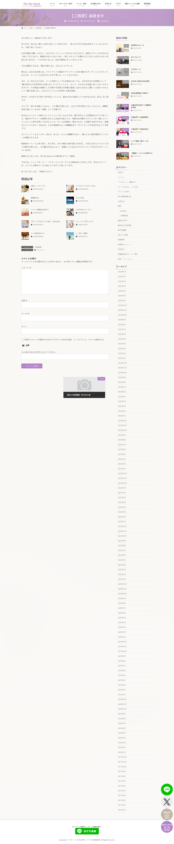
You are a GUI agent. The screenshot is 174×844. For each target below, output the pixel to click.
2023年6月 (122, 449)
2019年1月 (122, 694)
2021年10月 (122, 536)
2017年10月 (122, 766)
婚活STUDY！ (123, 220)
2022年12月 (122, 473)
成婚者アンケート (124, 244)
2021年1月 (122, 579)
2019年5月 (122, 675)
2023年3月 (122, 464)
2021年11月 (122, 531)
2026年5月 (122, 286)
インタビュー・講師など (127, 182)
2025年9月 (122, 319)
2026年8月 (122, 271)
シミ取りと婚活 (81, 233)
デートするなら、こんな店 (128, 186)
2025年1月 (122, 358)
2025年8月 (122, 324)
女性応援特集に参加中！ (140, 93)
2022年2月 (122, 516)
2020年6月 (122, 613)
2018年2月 (122, 747)
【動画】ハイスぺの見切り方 (141, 153)
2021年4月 (122, 564)
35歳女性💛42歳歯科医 (139, 117)
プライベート (40, 250)
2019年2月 (122, 689)
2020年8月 (122, 603)
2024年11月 (122, 367)
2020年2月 (122, 632)
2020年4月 (122, 622)
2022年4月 (122, 507)
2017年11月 (122, 762)
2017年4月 (122, 795)
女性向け (121, 201)
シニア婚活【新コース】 (140, 141)
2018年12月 (122, 699)
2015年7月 (122, 810)
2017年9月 (122, 771)
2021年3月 (122, 569)
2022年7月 (122, 492)
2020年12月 (122, 584)
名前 (24, 300)
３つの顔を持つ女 (37, 233)
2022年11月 (122, 478)
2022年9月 (122, 488)
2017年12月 (122, 757)
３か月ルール (136, 69)
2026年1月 (122, 300)
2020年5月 (122, 617)
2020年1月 (122, 637)
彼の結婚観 (122, 230)
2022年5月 (122, 502)
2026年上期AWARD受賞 (140, 81)
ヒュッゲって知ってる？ (85, 221)
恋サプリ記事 (123, 235)
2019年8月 (122, 661)
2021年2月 (122, 574)
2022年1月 (122, 521)
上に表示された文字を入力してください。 (39, 352)
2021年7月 (122, 550)
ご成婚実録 (37, 247)
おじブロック (136, 57)
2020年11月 (122, 588)
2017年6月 (122, 786)
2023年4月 (122, 459)
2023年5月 (122, 454)
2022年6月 (122, 497)
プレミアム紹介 (123, 191)
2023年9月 (122, 435)
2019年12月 (122, 641)
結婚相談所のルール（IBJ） (128, 254)
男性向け (121, 249)
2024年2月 (122, 411)
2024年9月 (122, 377)
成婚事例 (121, 239)
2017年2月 (122, 805)
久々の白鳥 (80, 197)
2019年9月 (122, 656)
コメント (26, 267)
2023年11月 (122, 425)
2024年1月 (122, 416)
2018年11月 (122, 704)
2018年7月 (122, 723)
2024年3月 (122, 406)
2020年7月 (122, 608)
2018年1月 (122, 752)
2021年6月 (122, 555)
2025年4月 (122, 343)
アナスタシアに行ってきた (86, 186)
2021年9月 (122, 540)
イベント (121, 177)
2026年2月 (122, 295)
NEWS (120, 172)
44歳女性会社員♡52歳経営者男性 (141, 106)
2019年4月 (122, 680)
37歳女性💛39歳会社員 (139, 129)
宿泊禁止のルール (137, 45)
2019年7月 (122, 665)
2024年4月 (122, 401)
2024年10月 (122, 372)
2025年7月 (122, 329)
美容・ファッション (125, 259)
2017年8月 (122, 776)
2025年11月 (122, 310)
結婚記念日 (35, 197)
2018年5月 (122, 733)
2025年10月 (122, 315)
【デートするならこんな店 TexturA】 (45, 221)
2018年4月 (122, 738)
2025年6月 (122, 334)
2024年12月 (122, 363)
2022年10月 (122, 483)
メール (25, 313)
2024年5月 (122, 396)
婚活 (119, 206)
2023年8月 (122, 440)
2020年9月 (122, 598)
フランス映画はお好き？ (40, 209)
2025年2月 (122, 353)
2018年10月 (122, 709)
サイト (24, 326)
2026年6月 (122, 281)
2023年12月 (122, 420)
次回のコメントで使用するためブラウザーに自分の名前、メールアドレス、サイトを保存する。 (64, 339)
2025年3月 (122, 348)
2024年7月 (122, 387)
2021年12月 (122, 526)
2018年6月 (122, 728)
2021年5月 (122, 560)
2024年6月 (122, 392)
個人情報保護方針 (124, 196)
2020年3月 (122, 627)
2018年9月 (122, 713)
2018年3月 (122, 742)
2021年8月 (122, 545)
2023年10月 (122, 430)
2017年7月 (122, 781)
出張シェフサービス (38, 186)
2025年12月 (122, 305)
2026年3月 (122, 291)
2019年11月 (122, 646)
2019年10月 (122, 651)
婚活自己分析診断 (124, 225)
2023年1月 (122, 468)
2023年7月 (122, 444)
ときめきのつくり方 (83, 209)
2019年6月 (122, 670)
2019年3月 (122, 685)
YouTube (123, 211)
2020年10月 (122, 593)
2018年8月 (122, 718)
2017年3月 (122, 800)
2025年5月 (122, 339)
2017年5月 (122, 790)
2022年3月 (122, 512)
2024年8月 (122, 382)
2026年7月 (122, 276)
